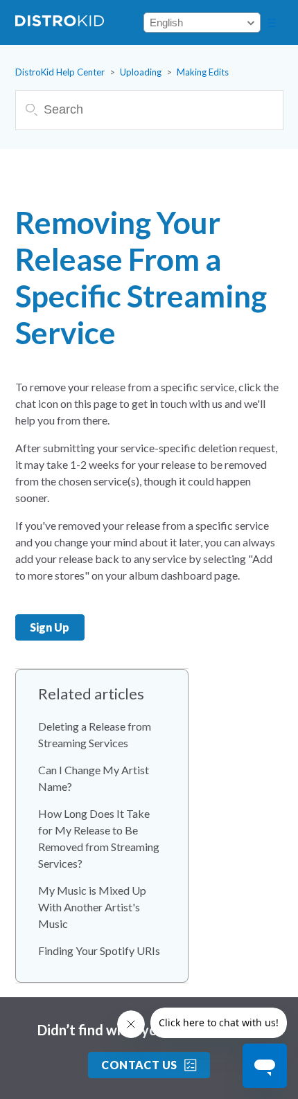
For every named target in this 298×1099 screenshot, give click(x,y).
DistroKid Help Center (60, 72)
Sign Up (49, 627)
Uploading (140, 72)
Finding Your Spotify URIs (99, 950)
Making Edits (203, 72)
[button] (272, 23)
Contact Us (139, 1064)
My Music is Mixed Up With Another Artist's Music (92, 907)
